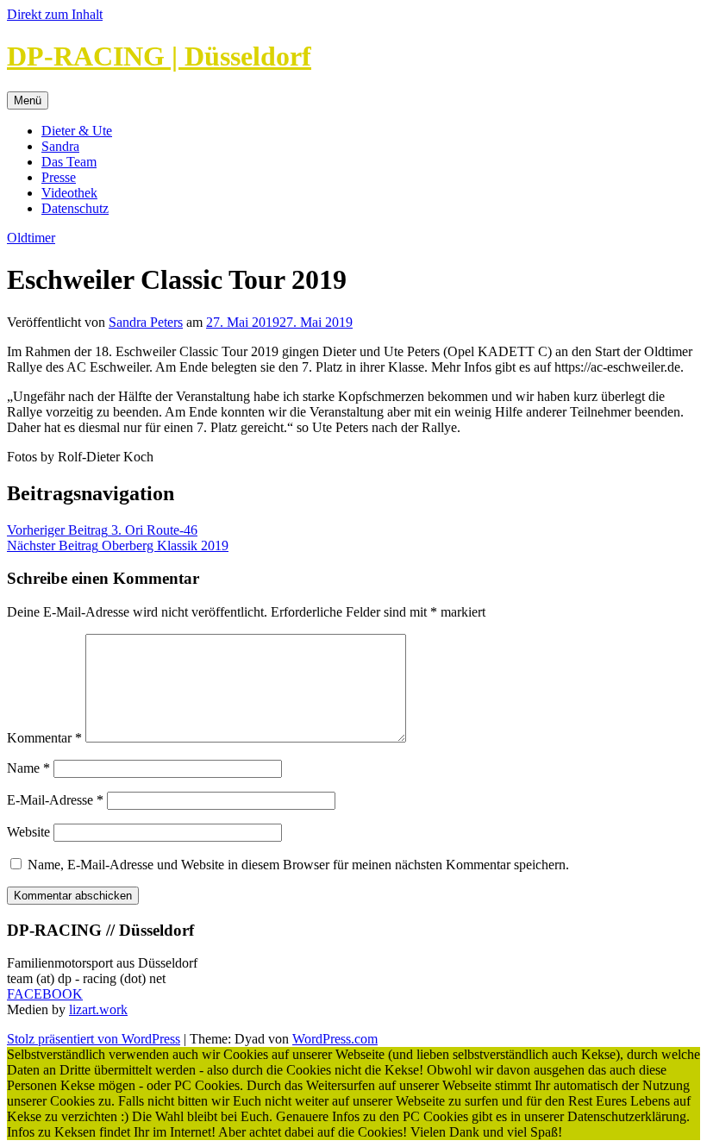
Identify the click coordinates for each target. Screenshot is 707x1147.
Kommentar (44, 737)
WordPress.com (335, 1038)
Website (28, 831)
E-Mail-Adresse (55, 800)
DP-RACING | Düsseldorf (159, 56)
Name (28, 768)
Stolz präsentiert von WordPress (93, 1038)
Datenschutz (75, 208)
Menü (27, 100)
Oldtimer (31, 237)
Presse (58, 177)
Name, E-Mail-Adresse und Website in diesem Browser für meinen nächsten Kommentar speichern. (298, 864)
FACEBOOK (45, 994)
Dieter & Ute (76, 130)
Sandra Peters (146, 322)
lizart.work (98, 1009)
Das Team (69, 161)
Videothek (69, 192)
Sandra (60, 146)
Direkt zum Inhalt (55, 14)
